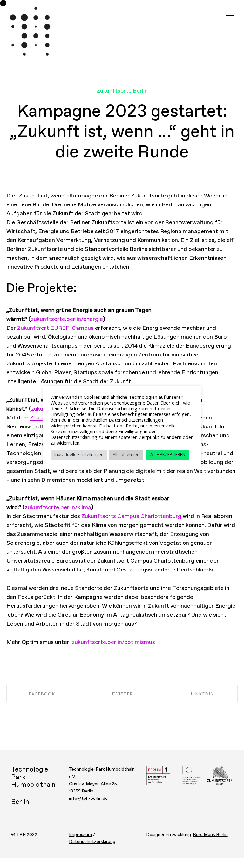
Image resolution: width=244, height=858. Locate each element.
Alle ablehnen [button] (126, 454)
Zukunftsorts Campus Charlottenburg (131, 516)
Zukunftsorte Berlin (122, 91)
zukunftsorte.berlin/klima (58, 507)
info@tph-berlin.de (88, 798)
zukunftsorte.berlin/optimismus (113, 642)
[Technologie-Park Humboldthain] (30, 31)
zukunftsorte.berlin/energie (67, 319)
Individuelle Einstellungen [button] (79, 454)
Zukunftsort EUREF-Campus (55, 328)
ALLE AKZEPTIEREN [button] (167, 454)
